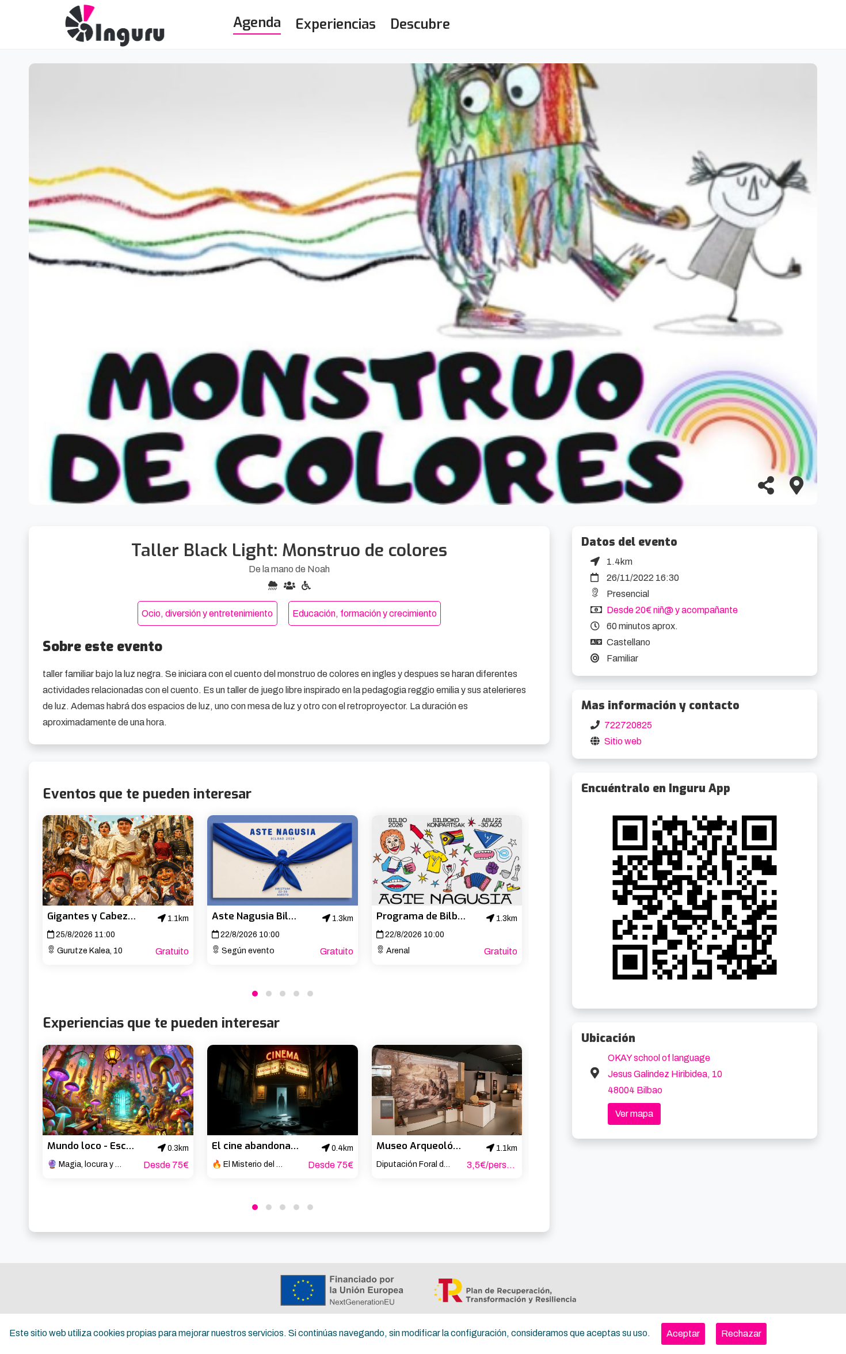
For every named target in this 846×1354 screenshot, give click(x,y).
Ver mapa (634, 1114)
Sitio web (623, 741)
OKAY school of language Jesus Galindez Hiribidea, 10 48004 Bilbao (665, 1074)
